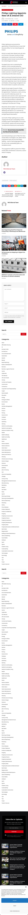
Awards (3, 358)
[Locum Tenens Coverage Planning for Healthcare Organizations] (5, 846)
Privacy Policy (13, 836)
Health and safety (6, 437)
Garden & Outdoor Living (7, 430)
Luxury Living (5, 478)
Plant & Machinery (6, 500)
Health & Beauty (5, 434)
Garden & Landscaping (7, 426)
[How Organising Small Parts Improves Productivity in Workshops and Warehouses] (14, 220)
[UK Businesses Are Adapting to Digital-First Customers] (14, 243)
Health (3, 432)
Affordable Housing (6, 344)
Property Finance (5, 518)
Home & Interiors (6, 445)
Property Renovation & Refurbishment (10, 526)
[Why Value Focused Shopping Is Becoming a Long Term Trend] (5, 859)
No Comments (5, 20)
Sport (3, 542)
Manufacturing (5, 483)
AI (2, 347)
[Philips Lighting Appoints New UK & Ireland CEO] (14, 34)
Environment (5, 402)
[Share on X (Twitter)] (9, 24)
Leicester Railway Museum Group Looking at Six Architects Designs (7, 195)
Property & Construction (7, 516)
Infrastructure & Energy (7, 459)
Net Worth (4, 489)
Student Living (5, 546)
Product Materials (6, 509)
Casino (3, 371)
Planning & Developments (8, 498)
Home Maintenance (6, 452)
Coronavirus (4, 386)
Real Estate (4, 529)
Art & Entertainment (6, 353)
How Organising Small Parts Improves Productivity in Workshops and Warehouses (13, 230)
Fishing (3, 412)
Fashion (3, 408)
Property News (5, 524)
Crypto (3, 391)
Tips (3, 557)
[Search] (26, 2)
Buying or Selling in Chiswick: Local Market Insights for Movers (17, 853)
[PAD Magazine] (14, 2)
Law (2, 472)
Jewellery (4, 467)
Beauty (3, 360)
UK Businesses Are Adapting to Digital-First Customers (13, 253)
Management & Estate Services (9, 480)
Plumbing (4, 502)
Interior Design (5, 461)
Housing (4, 456)
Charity (3, 380)
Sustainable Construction (7, 551)
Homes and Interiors (6, 454)
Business (4, 366)
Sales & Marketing (6, 535)
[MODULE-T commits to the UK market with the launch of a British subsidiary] (14, 265)
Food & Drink (5, 415)
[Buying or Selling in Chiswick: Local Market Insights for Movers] (5, 852)
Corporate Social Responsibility (9, 388)
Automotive (4, 355)
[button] (26, 887)
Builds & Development (7, 364)
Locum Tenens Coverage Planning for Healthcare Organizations (16, 846)
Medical (3, 487)
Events (3, 404)
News (3, 491)
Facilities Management (7, 406)
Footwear (4, 417)
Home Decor (4, 448)
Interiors (4, 463)
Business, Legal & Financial (7, 9)
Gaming (3, 423)
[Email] (4, 172)
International (5, 465)
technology (4, 555)
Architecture (4, 351)
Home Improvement (6, 450)
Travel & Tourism (5, 564)
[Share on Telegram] (20, 24)
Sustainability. (5, 548)
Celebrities (4, 373)
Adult (3, 342)
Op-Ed (3, 494)
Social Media (4, 537)
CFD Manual (4, 375)
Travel (3, 562)
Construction (5, 384)
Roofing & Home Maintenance (8, 533)
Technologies (5, 553)
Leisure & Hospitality (6, 474)
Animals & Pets (5, 349)
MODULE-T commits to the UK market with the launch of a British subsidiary (13, 275)
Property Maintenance (7, 522)
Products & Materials (6, 511)
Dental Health (5, 393)
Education (4, 395)
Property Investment (6, 520)
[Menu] (2, 2)
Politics (3, 505)
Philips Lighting (13, 180)
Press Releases (5, 507)
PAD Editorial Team (9, 18)
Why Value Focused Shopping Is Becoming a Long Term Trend (18, 858)
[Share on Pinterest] (15, 24)
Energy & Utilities (6, 399)
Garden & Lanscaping (7, 428)
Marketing (4, 485)
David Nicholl (5, 180)
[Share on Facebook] (4, 24)
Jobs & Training (5, 469)
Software (4, 540)
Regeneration (5, 531)
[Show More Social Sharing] (25, 24)
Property (4, 513)
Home (9, 6)
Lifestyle (3, 476)
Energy (3, 397)
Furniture (4, 419)
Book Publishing (5, 362)
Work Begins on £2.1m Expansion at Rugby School (20, 195)
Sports (3, 544)
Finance (3, 410)
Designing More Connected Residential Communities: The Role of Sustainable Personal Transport (17, 867)
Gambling (4, 421)
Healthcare (4, 439)
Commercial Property (6, 382)
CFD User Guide (5, 377)
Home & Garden (5, 443)
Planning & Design (6, 496)
